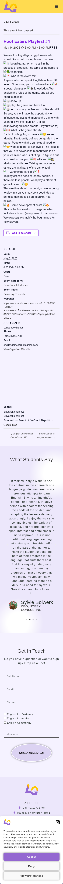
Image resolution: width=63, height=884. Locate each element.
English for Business (20, 714)
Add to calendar (21, 232)
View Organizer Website (17, 349)
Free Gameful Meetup (16, 285)
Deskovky (9, 294)
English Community (19, 722)
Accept (31, 856)
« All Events (11, 22)
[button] (57, 822)
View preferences (31, 875)
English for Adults (18, 718)
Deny (31, 866)
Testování (20, 294)
